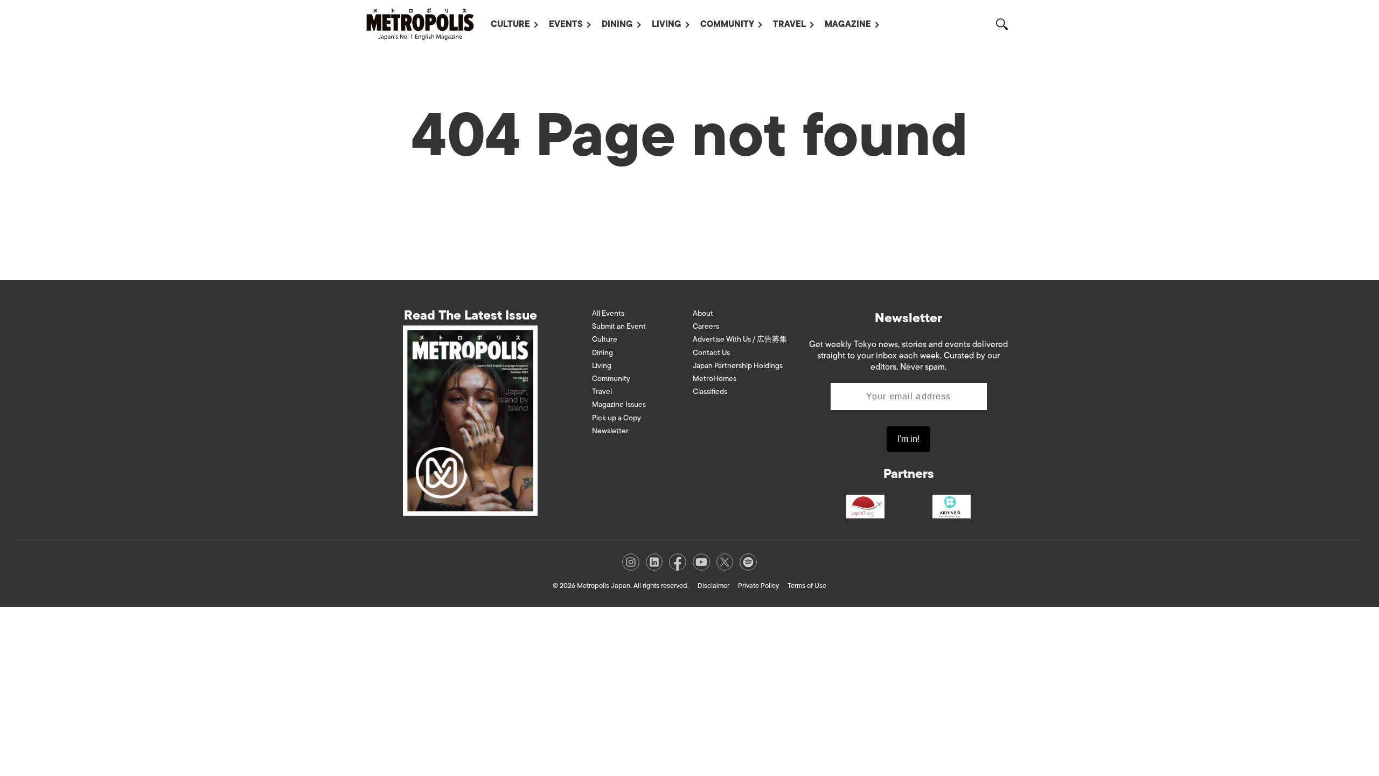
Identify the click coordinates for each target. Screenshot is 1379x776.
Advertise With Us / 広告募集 (740, 339)
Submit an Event (619, 326)
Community (727, 24)
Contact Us (711, 353)
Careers (706, 326)
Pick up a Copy (616, 418)
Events (566, 24)
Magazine (848, 24)
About (703, 313)
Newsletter (610, 431)
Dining (617, 24)
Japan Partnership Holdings (738, 365)
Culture (510, 24)
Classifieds (710, 391)
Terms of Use (807, 585)
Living (666, 24)
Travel (789, 24)
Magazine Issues (619, 404)
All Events (608, 313)
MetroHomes (714, 378)
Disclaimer (713, 585)
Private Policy (758, 585)
